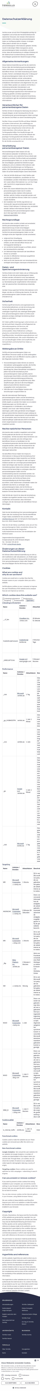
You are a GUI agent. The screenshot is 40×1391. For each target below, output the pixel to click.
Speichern (30, 600)
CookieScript (23, 640)
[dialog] (20, 1374)
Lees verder (16, 1371)
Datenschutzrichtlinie (11, 215)
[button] (20, 1388)
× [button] (38, 1360)
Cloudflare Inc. (24, 618)
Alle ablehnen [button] (30, 1383)
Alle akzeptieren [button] (10, 1383)
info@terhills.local (8, 519)
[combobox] (35, 1360)
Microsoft (20, 693)
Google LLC (23, 659)
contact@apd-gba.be (14, 544)
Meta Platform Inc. (15, 962)
